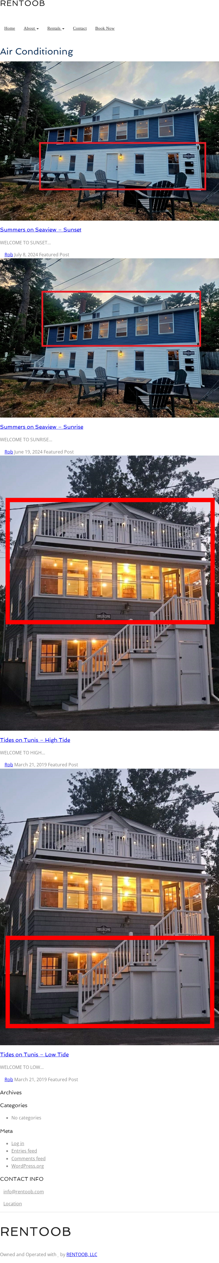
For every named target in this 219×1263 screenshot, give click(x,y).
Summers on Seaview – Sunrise (41, 427)
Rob (9, 254)
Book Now (105, 28)
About (30, 28)
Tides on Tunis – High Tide (35, 740)
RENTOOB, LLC (81, 1254)
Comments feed (28, 1158)
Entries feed (24, 1151)
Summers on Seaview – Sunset (40, 229)
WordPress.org (27, 1166)
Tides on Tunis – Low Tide (34, 1054)
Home (9, 28)
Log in (17, 1143)
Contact (80, 28)
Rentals (54, 28)
